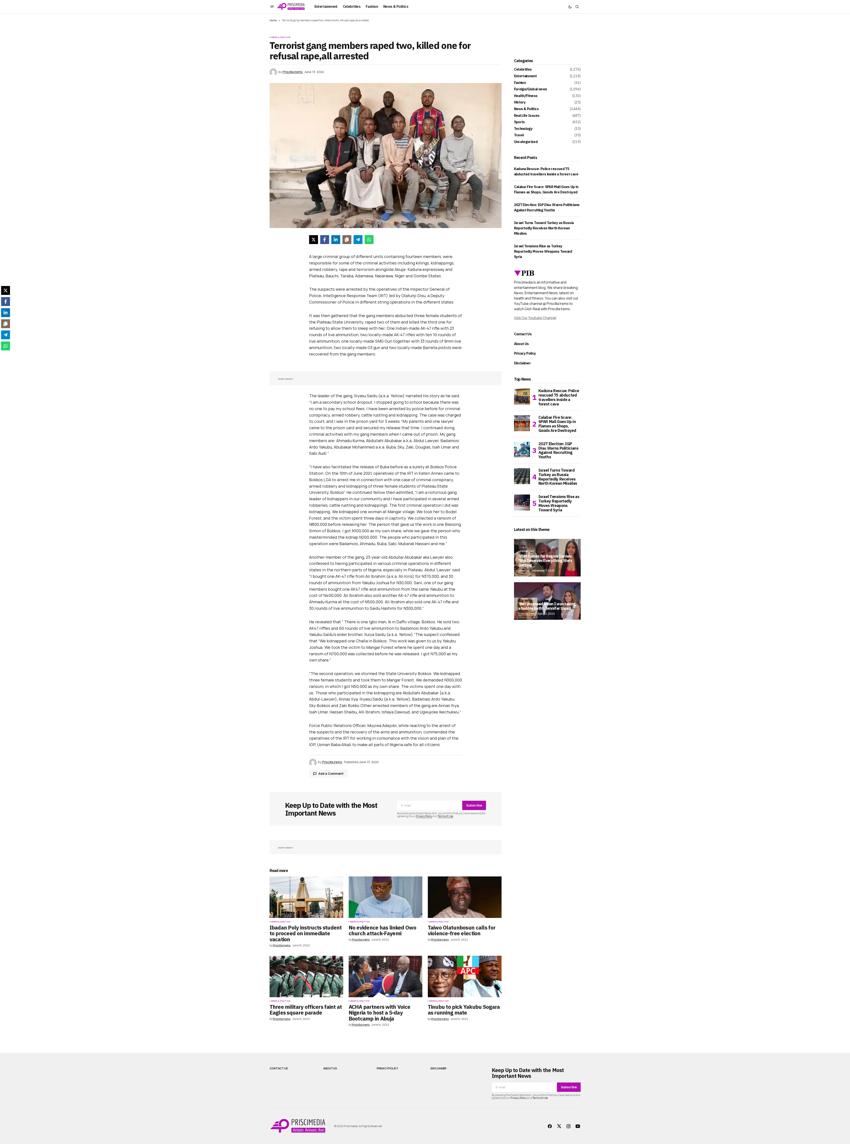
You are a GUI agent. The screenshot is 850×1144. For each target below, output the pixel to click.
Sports (519, 122)
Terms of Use (445, 816)
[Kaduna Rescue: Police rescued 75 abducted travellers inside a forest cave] (522, 397)
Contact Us (523, 334)
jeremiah (524, 570)
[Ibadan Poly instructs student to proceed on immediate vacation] (306, 897)
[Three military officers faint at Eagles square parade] (306, 976)
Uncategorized (526, 142)
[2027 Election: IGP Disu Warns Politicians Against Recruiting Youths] (522, 450)
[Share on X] (313, 239)
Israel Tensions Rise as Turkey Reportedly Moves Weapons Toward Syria (543, 251)
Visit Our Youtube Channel (535, 317)
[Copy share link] (346, 239)
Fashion (520, 83)
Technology (523, 129)
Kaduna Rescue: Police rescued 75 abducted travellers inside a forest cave (558, 397)
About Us (521, 344)
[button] (272, 6)
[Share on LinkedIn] (335, 239)
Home (273, 20)
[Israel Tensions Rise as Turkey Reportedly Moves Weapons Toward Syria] (522, 502)
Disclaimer (522, 363)
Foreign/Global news (530, 89)
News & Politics (281, 37)
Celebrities (523, 70)
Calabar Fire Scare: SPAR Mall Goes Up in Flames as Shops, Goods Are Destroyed (557, 424)
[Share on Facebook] (324, 239)
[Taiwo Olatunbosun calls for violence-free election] (465, 897)
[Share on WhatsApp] (369, 239)
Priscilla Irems (527, 614)
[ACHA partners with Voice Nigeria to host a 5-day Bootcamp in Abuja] (385, 976)
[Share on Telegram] (358, 239)
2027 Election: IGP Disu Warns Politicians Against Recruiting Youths (558, 450)
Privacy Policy (424, 816)
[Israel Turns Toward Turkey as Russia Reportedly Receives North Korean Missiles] (522, 476)
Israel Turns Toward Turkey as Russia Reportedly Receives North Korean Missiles (544, 228)
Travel (519, 135)
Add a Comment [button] (331, 773)
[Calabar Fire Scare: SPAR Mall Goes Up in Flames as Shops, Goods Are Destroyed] (522, 423)
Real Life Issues (527, 116)
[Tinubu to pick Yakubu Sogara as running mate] (465, 976)
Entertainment (525, 76)
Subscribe (474, 805)
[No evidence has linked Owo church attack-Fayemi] (385, 897)
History (520, 102)
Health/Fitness (526, 96)
